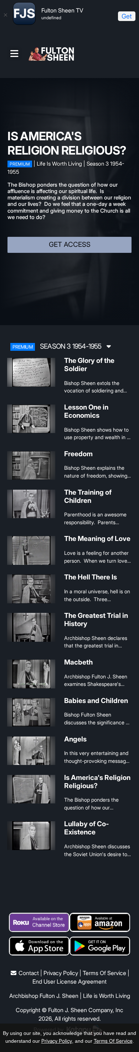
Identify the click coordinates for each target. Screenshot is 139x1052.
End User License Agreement (69, 981)
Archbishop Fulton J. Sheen (43, 995)
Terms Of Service (104, 973)
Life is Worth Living (106, 995)
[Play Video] (31, 372)
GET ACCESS (70, 244)
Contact (29, 973)
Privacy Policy (60, 973)
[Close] (5, 15)
